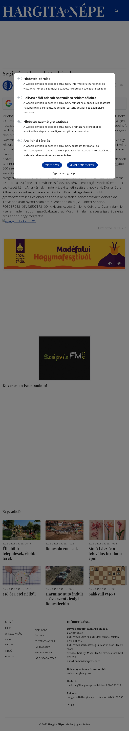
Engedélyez (52, 165)
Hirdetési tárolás (37, 79)
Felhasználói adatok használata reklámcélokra (60, 98)
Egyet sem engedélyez (64, 173)
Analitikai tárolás (37, 141)
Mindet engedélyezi (82, 165)
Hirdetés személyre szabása (46, 121)
